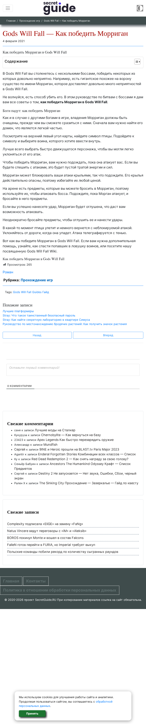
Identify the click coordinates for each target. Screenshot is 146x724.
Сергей (19, 449)
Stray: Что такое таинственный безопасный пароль (39, 315)
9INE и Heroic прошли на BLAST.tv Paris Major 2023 (79, 449)
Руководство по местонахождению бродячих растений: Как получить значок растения (65, 324)
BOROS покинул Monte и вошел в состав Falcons (45, 538)
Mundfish (50, 444)
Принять (32, 713)
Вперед (108, 335)
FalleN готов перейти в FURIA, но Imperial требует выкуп (51, 545)
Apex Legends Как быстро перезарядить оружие (75, 440)
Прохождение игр (29, 20)
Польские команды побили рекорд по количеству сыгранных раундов (62, 552)
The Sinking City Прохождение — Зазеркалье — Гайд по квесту (88, 483)
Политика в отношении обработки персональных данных (59, 590)
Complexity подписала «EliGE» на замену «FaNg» (45, 524)
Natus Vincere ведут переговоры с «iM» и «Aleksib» (47, 531)
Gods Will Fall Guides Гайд (31, 292)
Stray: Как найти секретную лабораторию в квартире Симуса (46, 319)
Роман (8, 272)
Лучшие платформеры (18, 311)
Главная (10, 20)
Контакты (36, 581)
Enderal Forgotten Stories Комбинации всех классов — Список (87, 454)
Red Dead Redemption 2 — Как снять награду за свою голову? (80, 459)
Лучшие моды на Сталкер (55, 430)
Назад (37, 335)
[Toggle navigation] (8, 8)
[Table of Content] (137, 62)
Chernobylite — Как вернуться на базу (71, 435)
